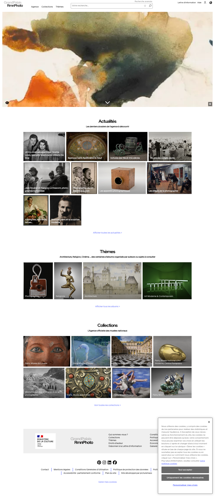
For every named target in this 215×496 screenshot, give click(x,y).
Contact (45, 470)
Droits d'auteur (116, 443)
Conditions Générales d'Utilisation (91, 470)
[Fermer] (209, 422)
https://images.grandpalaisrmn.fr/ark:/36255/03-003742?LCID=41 (5, 103)
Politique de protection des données (130, 470)
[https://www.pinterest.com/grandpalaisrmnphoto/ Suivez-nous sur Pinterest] (99, 463)
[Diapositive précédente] (6, 59)
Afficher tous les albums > (107, 306)
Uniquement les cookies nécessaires (185, 477)
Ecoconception (157, 443)
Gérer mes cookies (107, 482)
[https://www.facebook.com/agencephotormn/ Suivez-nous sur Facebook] (115, 463)
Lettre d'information (187, 3)
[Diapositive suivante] (208, 59)
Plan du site (110, 473)
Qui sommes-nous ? (118, 435)
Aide (199, 3)
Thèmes (59, 7)
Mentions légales (62, 470)
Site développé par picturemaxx (136, 473)
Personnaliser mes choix (185, 485)
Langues (211, 2)
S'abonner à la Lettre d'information (125, 446)
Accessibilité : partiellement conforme (81, 473)
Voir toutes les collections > (107, 405)
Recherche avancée (143, 1)
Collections (47, 7)
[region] (185, 456)
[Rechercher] (150, 5)
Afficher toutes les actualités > (107, 233)
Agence (35, 7)
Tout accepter (185, 470)
